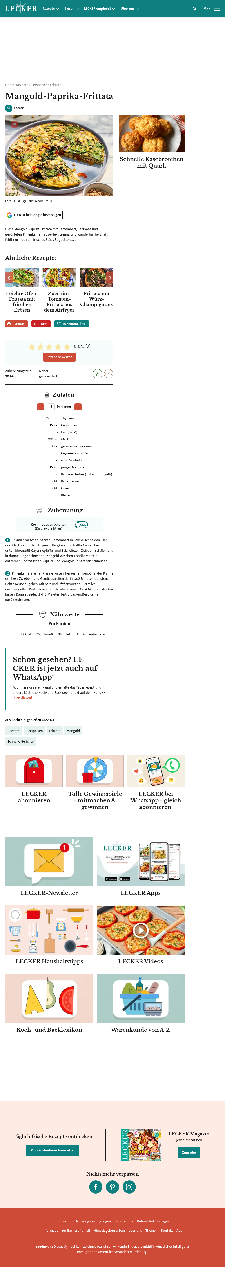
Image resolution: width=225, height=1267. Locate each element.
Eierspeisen (39, 85)
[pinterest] (112, 1187)
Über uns (127, 9)
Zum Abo (189, 1153)
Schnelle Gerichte (20, 742)
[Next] (109, 277)
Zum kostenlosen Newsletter (53, 1150)
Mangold (73, 731)
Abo (179, 1231)
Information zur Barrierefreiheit (66, 1231)
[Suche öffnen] (194, 8)
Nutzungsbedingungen (93, 1221)
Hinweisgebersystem (109, 1231)
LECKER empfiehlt (97, 9)
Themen (151, 1231)
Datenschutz (123, 1221)
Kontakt (167, 1231)
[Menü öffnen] (217, 8)
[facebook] (95, 1187)
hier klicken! (23, 698)
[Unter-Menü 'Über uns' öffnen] (137, 8)
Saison (69, 9)
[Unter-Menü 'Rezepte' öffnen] (57, 8)
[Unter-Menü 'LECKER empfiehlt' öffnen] (113, 8)
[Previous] (9, 277)
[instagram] (129, 1187)
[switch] (81, 524)
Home (9, 85)
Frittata (55, 85)
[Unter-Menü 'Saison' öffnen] (77, 8)
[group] (59, 291)
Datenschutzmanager (153, 1221)
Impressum (64, 1221)
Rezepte (49, 9)
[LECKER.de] (21, 9)
